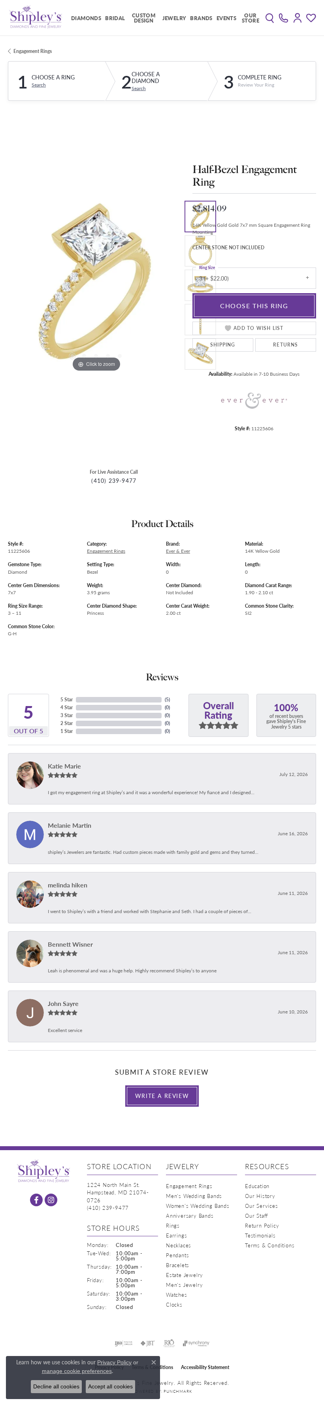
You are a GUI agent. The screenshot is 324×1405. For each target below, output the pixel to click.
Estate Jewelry (184, 1275)
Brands (201, 18)
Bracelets (177, 1265)
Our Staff (256, 1215)
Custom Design (143, 17)
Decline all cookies (56, 1386)
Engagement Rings (32, 51)
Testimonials (260, 1235)
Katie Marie (64, 765)
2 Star (66, 723)
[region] (96, 285)
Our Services (261, 1205)
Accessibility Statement (205, 1367)
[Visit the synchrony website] (196, 1343)
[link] (283, 18)
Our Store (250, 17)
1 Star (66, 731)
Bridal (115, 18)
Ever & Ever (178, 551)
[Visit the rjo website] (169, 1343)
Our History (260, 1196)
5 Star (66, 699)
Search (39, 85)
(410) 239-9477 (113, 480)
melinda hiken (67, 884)
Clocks (174, 1304)
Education (257, 1186)
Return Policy (262, 1225)
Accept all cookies (110, 1386)
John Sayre (63, 1003)
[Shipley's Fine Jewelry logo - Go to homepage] (35, 18)
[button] (270, 18)
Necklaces (178, 1245)
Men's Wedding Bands (194, 1196)
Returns (285, 344)
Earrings (176, 1235)
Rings (173, 1225)
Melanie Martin (69, 825)
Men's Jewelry (184, 1284)
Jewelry (174, 18)
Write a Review (162, 1096)
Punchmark (178, 1391)
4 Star (66, 707)
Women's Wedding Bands (198, 1205)
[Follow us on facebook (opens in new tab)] (36, 1200)
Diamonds (86, 18)
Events (226, 18)
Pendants (177, 1255)
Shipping (222, 344)
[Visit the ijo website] (123, 1343)
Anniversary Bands (190, 1215)
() (167, 699)
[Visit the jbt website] (147, 1343)
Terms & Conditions (269, 1245)
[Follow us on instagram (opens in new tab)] (51, 1200)
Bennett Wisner (70, 944)
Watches (176, 1294)
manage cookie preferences (77, 1371)
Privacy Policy (114, 1362)
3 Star (66, 715)
